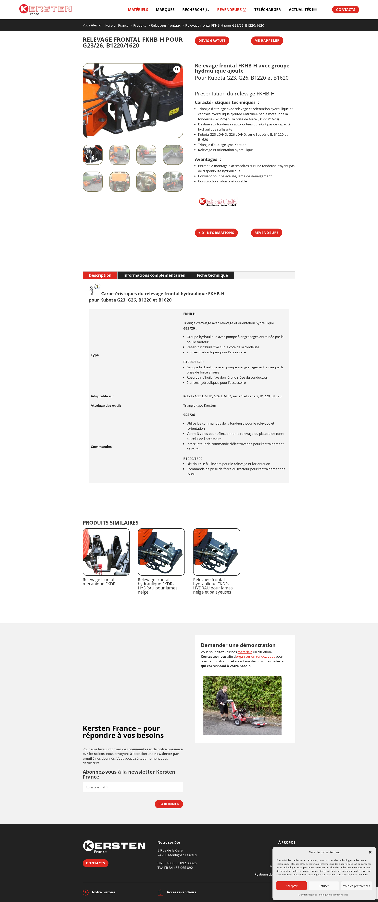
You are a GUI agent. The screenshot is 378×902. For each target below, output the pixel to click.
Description (100, 275)
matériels (245, 652)
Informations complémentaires (154, 275)
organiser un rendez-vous (255, 656)
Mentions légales (307, 894)
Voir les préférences (356, 886)
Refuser (324, 886)
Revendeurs (267, 232)
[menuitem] (138, 9)
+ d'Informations (216, 232)
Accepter (291, 886)
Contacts (95, 863)
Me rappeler (267, 40)
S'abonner (169, 804)
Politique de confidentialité (333, 894)
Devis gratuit (212, 40)
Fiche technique (212, 275)
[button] (370, 852)
